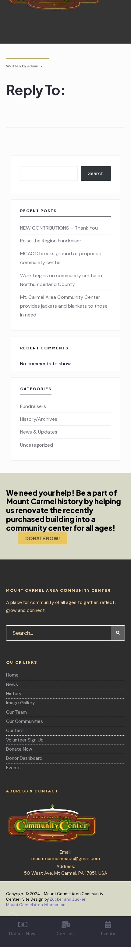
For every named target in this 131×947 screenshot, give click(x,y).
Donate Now (19, 749)
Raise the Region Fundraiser (50, 241)
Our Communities (24, 721)
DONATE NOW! (42, 538)
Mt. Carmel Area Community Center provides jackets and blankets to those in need (64, 306)
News (12, 684)
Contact (15, 730)
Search (96, 173)
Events (13, 768)
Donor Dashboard (24, 758)
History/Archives (38, 419)
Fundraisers (33, 406)
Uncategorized (36, 445)
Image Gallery (20, 703)
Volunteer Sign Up (25, 740)
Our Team (16, 712)
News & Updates (38, 432)
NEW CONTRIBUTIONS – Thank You (59, 228)
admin (32, 66)
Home (12, 675)
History (13, 694)
